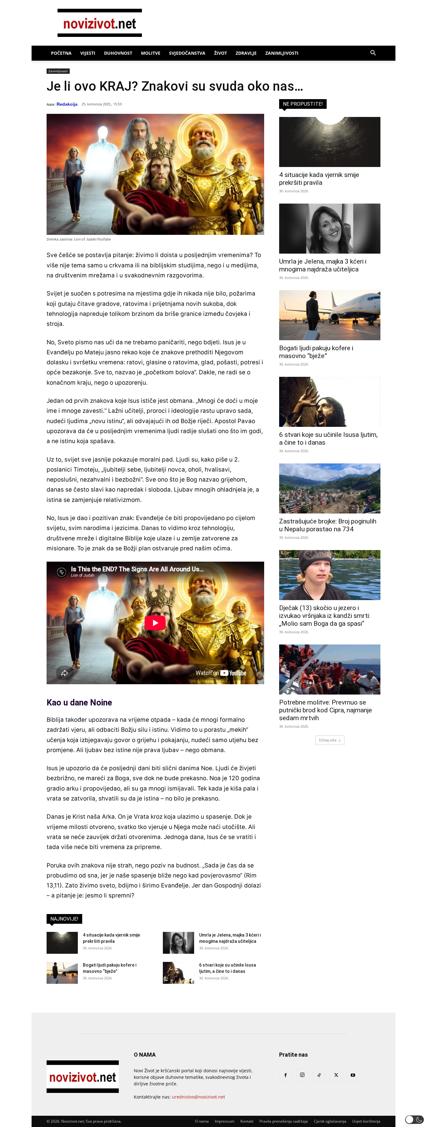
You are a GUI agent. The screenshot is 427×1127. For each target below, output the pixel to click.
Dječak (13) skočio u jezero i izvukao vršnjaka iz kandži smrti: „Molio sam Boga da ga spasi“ (324, 615)
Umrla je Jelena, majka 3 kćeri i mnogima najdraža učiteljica (322, 265)
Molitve (150, 53)
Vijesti (87, 53)
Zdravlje (246, 53)
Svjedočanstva (187, 53)
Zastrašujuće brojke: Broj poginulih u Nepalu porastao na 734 (327, 525)
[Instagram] (302, 1075)
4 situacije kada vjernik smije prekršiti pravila (319, 178)
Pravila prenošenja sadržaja (283, 1121)
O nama (202, 1121)
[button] (372, 54)
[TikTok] (319, 1075)
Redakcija (67, 104)
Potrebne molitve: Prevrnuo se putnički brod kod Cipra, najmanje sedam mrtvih (325, 710)
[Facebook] (285, 1075)
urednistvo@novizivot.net (198, 1097)
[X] (336, 1075)
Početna (61, 53)
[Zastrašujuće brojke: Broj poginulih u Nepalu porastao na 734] (329, 488)
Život (220, 53)
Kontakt (247, 1121)
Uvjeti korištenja (366, 1121)
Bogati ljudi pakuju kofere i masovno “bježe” (316, 352)
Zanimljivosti (282, 53)
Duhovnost (118, 53)
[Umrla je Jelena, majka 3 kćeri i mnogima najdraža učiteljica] (178, 943)
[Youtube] (353, 1075)
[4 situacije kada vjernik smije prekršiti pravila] (62, 943)
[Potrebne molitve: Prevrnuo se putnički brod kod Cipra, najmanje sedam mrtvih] (329, 669)
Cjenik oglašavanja (330, 1121)
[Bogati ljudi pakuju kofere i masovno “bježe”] (62, 973)
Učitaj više (328, 740)
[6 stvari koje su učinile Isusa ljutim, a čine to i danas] (178, 973)
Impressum (224, 1121)
